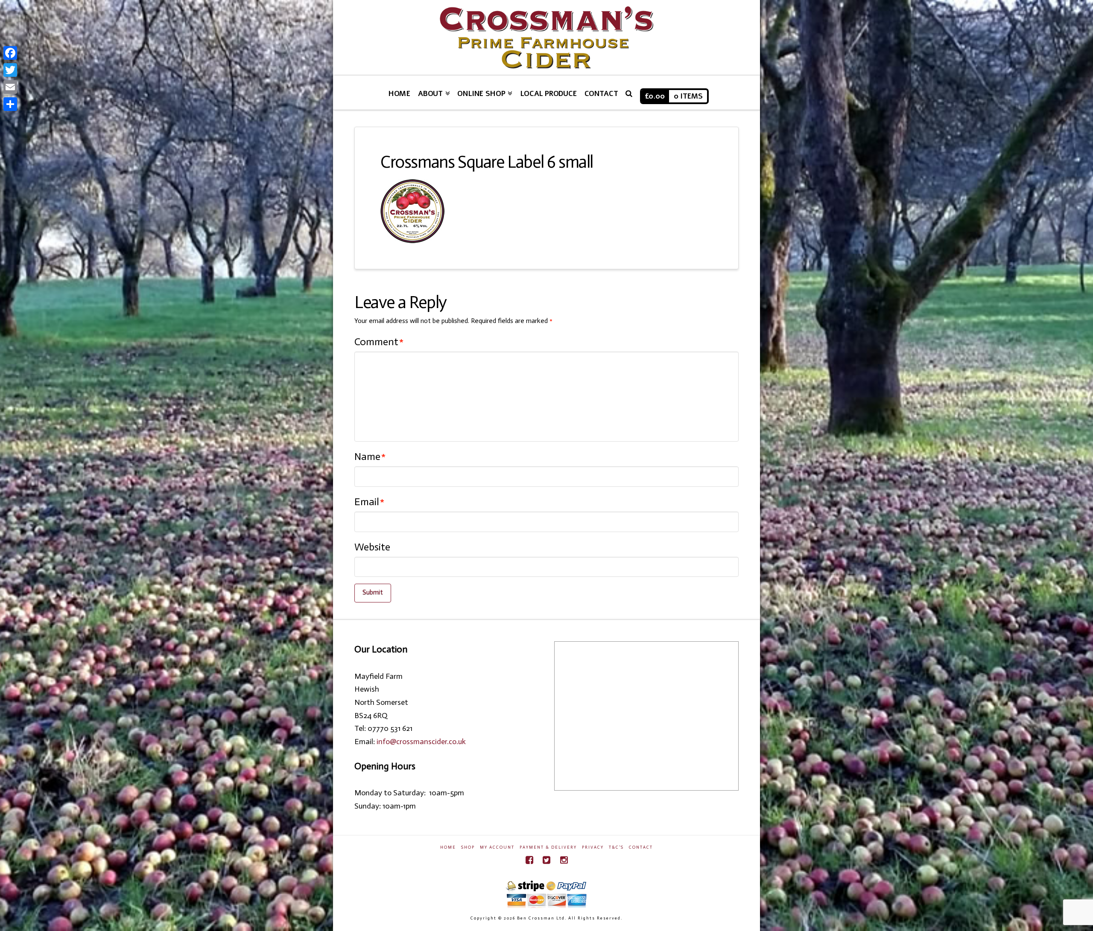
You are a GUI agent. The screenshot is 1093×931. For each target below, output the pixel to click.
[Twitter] (546, 859)
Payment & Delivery (548, 847)
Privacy (593, 847)
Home (448, 847)
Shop (468, 847)
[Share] (10, 104)
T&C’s (616, 847)
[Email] (10, 87)
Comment (378, 341)
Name (370, 456)
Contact (641, 847)
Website (372, 547)
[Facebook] (529, 859)
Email (369, 501)
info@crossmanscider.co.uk (421, 741)
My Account (497, 847)
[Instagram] (564, 859)
